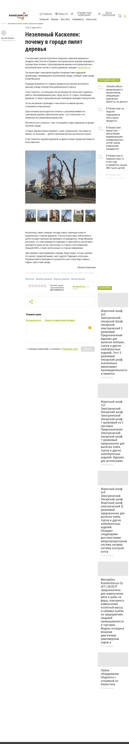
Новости (63, 14)
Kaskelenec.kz (84, 67)
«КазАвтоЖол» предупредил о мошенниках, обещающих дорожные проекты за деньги (116, 94)
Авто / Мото (65, 19)
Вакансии (54, 19)
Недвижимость (78, 19)
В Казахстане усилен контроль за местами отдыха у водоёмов (117, 179)
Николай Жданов (7, 38)
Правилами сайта (70, 349)
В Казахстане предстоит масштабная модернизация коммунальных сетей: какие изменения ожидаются (114, 138)
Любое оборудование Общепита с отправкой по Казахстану (110, 677)
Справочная (44, 19)
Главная (47, 14)
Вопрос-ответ (91, 19)
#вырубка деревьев (44, 279)
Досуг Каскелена (108, 14)
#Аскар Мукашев (78, 279)
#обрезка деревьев (61, 279)
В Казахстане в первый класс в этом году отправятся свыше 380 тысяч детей (116, 161)
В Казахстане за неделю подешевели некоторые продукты (115, 114)
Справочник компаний (84, 14)
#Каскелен (29, 279)
